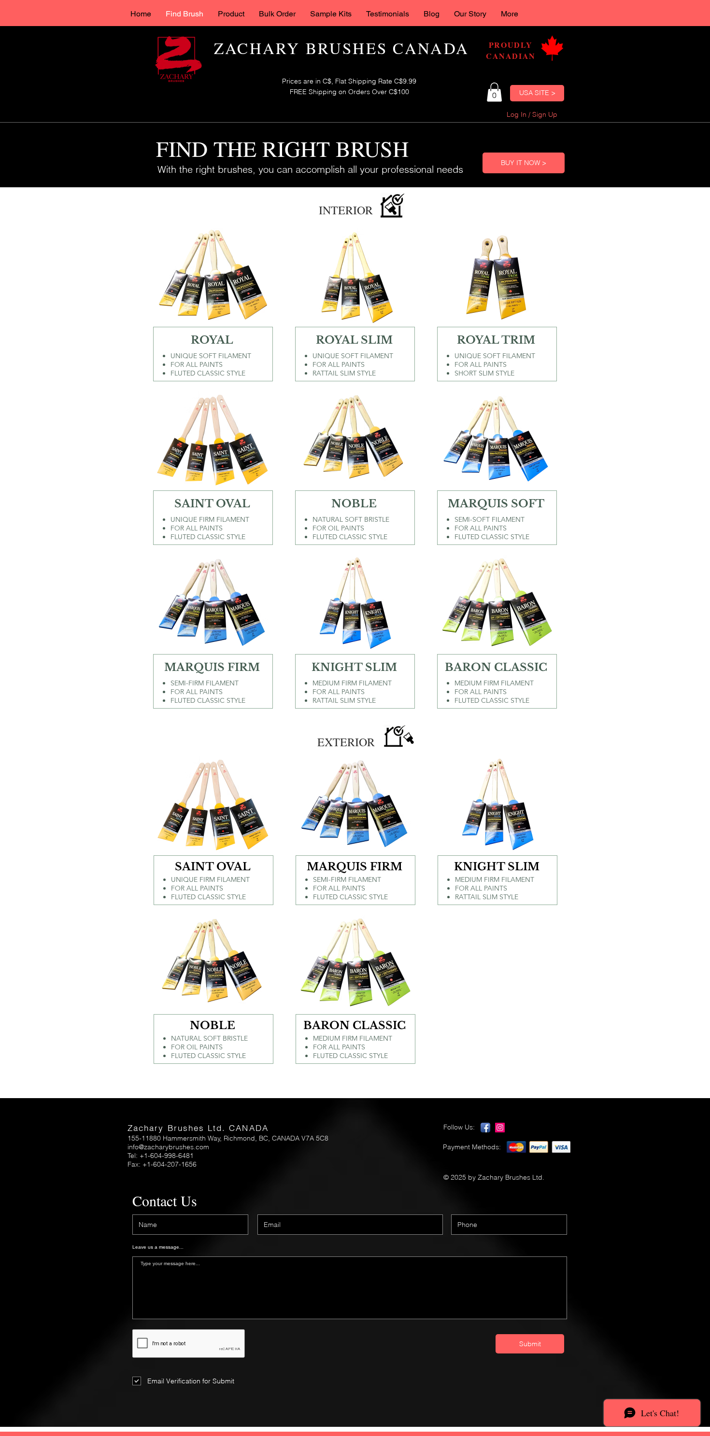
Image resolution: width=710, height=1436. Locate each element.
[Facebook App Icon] (485, 1127)
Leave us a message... (158, 1247)
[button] (494, 92)
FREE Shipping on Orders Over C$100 (349, 91)
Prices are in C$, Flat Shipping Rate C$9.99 (349, 81)
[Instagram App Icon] (500, 1127)
